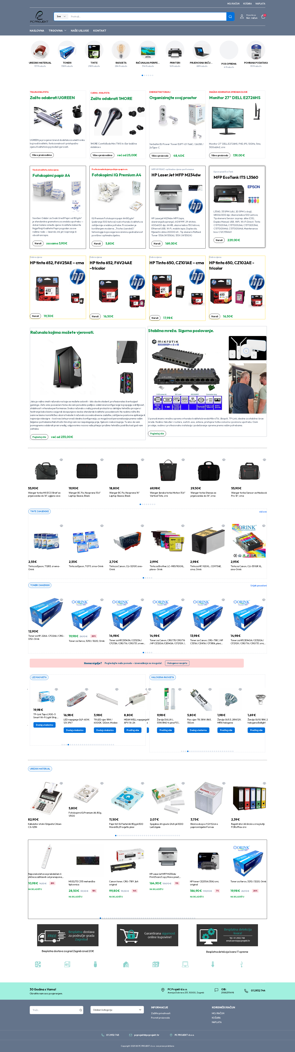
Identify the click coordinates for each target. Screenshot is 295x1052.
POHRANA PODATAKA (256, 62)
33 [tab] (166, 918)
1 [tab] (142, 75)
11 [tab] (82, 744)
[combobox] (117, 1009)
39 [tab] (178, 918)
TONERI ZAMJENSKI (40, 585)
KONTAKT (99, 30)
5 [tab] (150, 75)
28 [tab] (171, 835)
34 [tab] (168, 918)
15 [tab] (91, 744)
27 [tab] (169, 835)
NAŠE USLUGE (80, 30)
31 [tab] (177, 835)
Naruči (38, 243)
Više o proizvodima (42, 155)
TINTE (93, 62)
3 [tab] (146, 75)
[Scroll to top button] (287, 1044)
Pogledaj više (39, 437)
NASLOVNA (37, 30)
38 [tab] (176, 918)
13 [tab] (86, 744)
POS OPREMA (228, 63)
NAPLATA (260, 3)
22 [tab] (105, 744)
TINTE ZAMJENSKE (39, 511)
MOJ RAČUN (233, 3)
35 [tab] (170, 918)
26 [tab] (113, 744)
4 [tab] (148, 75)
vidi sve (263, 511)
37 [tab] (174, 918)
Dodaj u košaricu (40, 725)
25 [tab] (111, 744)
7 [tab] (152, 504)
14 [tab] (88, 744)
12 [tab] (84, 744)
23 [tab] (107, 744)
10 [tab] (80, 744)
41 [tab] (182, 918)
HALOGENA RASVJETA (162, 677)
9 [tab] (78, 744)
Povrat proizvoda (160, 1017)
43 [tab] (186, 918)
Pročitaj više (129, 730)
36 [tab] (172, 918)
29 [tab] (173, 835)
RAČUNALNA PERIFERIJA (149, 62)
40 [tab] (180, 918)
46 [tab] (192, 918)
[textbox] (116, 1009)
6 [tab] (152, 75)
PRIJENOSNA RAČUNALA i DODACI (208, 62)
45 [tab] (190, 918)
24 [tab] (109, 744)
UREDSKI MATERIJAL (40, 62)
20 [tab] (101, 744)
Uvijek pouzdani (258, 585)
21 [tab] (103, 744)
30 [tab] (175, 835)
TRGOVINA (56, 30)
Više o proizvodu (160, 155)
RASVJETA (121, 62)
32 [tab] (179, 835)
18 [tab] (97, 744)
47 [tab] (194, 918)
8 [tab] (154, 504)
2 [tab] (144, 75)
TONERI (67, 62)
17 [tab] (95, 744)
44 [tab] (188, 918)
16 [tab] (93, 744)
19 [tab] (99, 744)
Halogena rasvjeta (177, 663)
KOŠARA (247, 3)
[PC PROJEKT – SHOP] (39, 16)
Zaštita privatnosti (160, 1013)
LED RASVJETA (39, 677)
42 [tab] (184, 918)
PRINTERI (175, 62)
